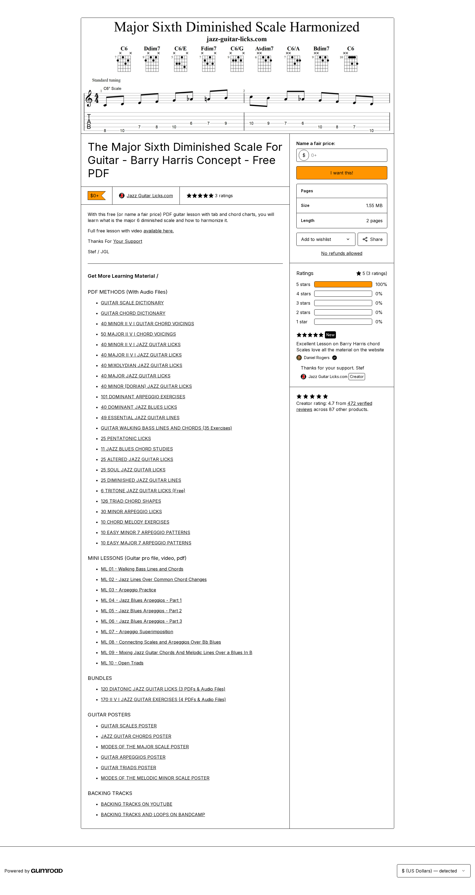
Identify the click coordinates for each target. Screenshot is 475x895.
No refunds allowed (341, 253)
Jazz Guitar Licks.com (150, 195)
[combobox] (325, 239)
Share (376, 239)
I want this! (341, 173)
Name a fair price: (315, 143)
